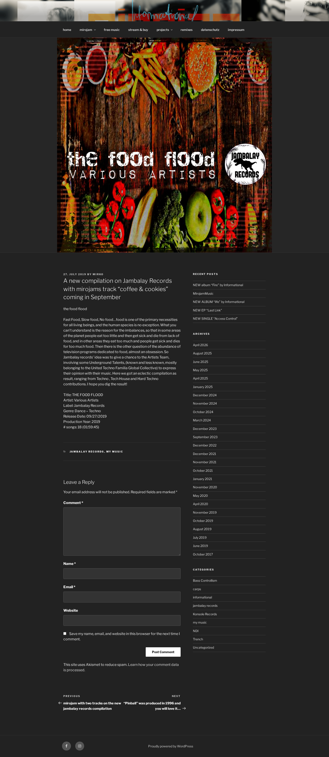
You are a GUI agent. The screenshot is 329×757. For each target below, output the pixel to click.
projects (163, 30)
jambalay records (87, 451)
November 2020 (205, 487)
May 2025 (200, 370)
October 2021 (203, 470)
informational (202, 597)
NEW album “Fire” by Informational (218, 285)
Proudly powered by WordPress (170, 746)
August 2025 (202, 353)
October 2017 (203, 554)
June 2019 (200, 546)
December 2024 (205, 395)
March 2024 (202, 420)
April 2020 (200, 504)
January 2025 (203, 387)
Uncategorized (203, 647)
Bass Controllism (205, 580)
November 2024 (205, 403)
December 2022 (204, 445)
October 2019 (203, 521)
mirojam (86, 30)
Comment (73, 503)
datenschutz (210, 30)
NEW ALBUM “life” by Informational (218, 302)
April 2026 (200, 345)
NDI (196, 631)
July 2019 (200, 537)
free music (112, 30)
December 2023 (205, 429)
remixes (186, 30)
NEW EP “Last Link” (207, 310)
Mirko (98, 274)
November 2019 (205, 512)
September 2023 (205, 437)
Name (69, 564)
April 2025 (200, 378)
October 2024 (203, 412)
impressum (236, 30)
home (67, 30)
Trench (198, 639)
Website (70, 610)
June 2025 (200, 362)
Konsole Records (205, 614)
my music (114, 451)
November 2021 (204, 462)
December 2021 (204, 454)
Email (69, 587)
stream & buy (138, 30)
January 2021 (202, 479)
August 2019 (202, 529)
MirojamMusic (203, 293)
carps (197, 589)
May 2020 (200, 496)
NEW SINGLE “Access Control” (215, 318)
